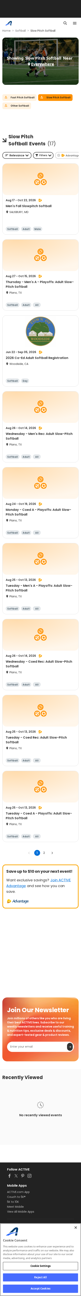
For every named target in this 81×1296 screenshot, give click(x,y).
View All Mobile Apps (20, 1212)
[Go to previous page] (29, 853)
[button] (43, 155)
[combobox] (16, 155)
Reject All (40, 1277)
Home (6, 31)
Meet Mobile (15, 1207)
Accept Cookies (40, 1288)
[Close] (75, 1227)
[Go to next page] (52, 853)
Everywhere (42, 64)
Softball (20, 31)
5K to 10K (13, 1202)
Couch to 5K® (16, 1197)
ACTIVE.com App (18, 1192)
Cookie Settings (40, 1266)
